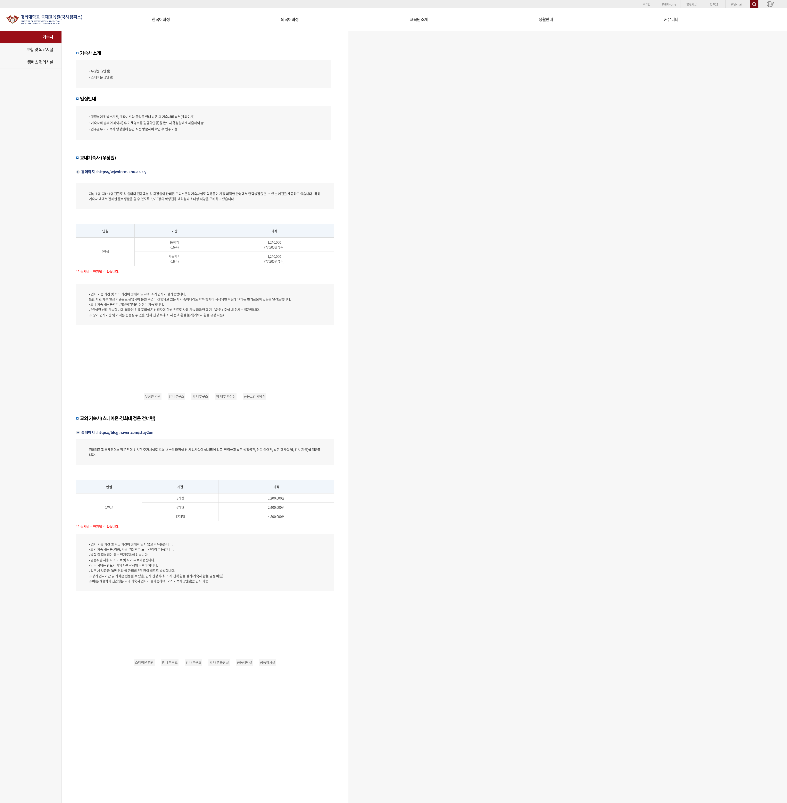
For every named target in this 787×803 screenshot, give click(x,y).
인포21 (714, 4)
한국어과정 (161, 19)
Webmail (736, 4)
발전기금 (691, 4)
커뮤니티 (671, 19)
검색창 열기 (754, 4)
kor (771, 2)
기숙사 (47, 37)
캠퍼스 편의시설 (40, 62)
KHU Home (669, 4)
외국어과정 (290, 19)
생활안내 (546, 19)
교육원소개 (419, 19)
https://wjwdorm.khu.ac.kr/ (122, 171)
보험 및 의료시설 (39, 49)
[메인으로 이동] (44, 18)
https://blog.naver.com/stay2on (125, 432)
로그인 (647, 4)
